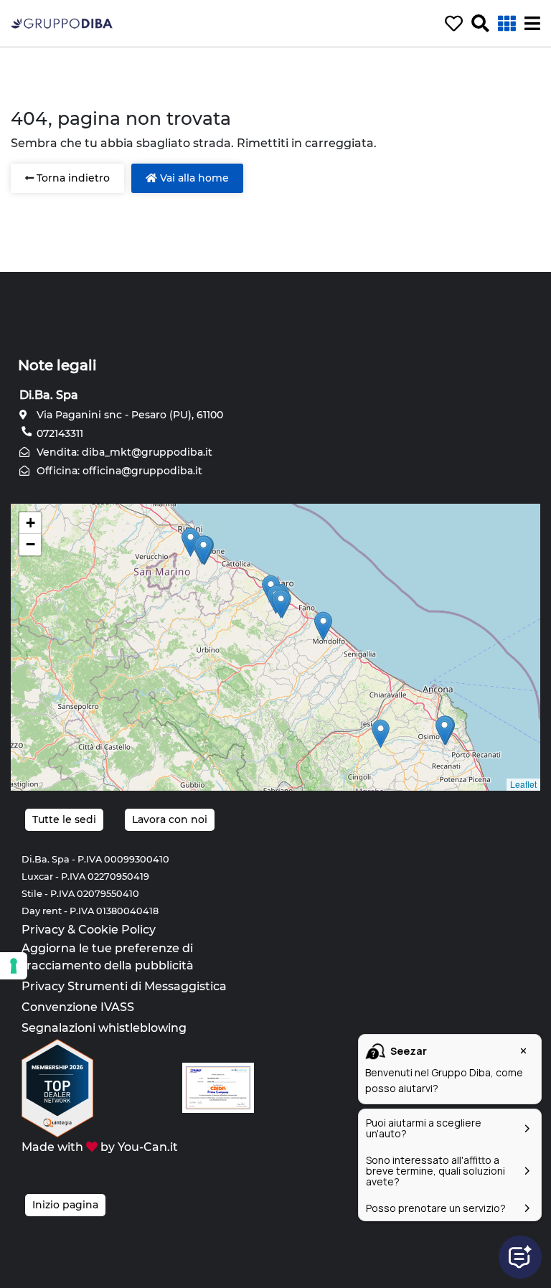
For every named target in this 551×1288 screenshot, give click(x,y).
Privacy (43, 929)
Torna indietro (72, 177)
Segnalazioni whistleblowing (104, 1028)
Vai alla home (193, 177)
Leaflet (523, 784)
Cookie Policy (117, 929)
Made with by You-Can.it (100, 1147)
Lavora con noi (169, 819)
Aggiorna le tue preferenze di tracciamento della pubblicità (108, 956)
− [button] (30, 544)
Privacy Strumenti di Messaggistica (124, 986)
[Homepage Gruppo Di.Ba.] (62, 23)
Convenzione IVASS (78, 1007)
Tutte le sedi (64, 819)
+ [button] (30, 523)
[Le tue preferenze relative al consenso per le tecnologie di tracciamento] (13, 965)
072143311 (58, 433)
